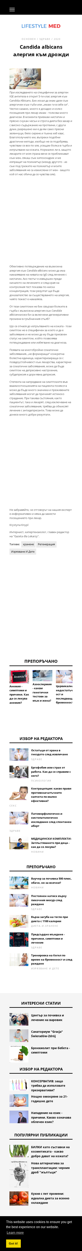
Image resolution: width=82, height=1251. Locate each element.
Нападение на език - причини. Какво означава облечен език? (51, 1117)
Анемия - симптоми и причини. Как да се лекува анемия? (19, 694)
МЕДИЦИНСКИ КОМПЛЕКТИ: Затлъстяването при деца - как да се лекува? (51, 843)
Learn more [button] (15, 1232)
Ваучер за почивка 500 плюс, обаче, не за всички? (51, 881)
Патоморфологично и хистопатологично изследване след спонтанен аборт (51, 820)
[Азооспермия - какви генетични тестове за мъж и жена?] (42, 675)
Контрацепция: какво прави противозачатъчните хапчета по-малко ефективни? (51, 795)
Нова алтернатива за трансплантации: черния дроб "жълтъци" (50, 1167)
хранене (28, 544)
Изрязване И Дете (22, 551)
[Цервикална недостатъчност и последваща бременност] (65, 676)
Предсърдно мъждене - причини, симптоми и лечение (48, 938)
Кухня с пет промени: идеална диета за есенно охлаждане (50, 1198)
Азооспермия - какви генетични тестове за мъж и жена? (42, 692)
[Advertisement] (41, 220)
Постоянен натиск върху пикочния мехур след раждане (48, 900)
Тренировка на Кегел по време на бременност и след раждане (51, 959)
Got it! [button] (13, 1243)
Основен (29, 39)
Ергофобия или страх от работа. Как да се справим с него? (51, 772)
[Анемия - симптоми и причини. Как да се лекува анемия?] (19, 676)
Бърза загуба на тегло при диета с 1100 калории (49, 919)
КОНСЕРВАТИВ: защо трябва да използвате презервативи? (48, 1085)
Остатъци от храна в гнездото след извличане (49, 752)
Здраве (44, 39)
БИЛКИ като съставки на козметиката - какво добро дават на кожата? (50, 1151)
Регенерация (46, 544)
